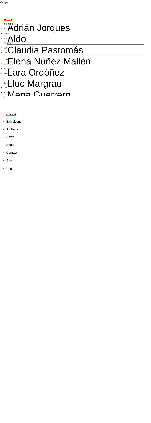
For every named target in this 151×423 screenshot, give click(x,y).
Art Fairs (8, 29)
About (7, 38)
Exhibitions (10, 24)
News (6, 34)
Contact (8, 43)
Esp (6, 48)
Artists (8, 19)
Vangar (4, 2)
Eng (6, 53)
